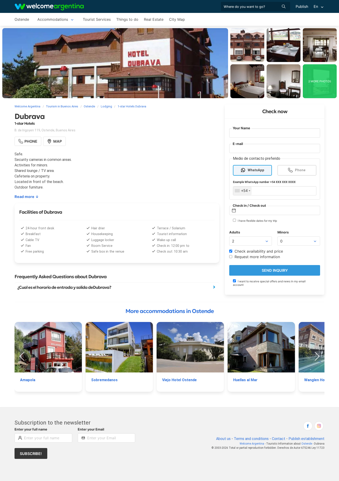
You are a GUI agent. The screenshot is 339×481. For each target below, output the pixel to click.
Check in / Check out (249, 205)
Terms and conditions (251, 439)
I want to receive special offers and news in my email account (269, 283)
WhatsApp (256, 170)
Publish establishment (306, 439)
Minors (283, 232)
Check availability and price (258, 251)
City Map (177, 19)
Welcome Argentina (252, 443)
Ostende (22, 19)
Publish (302, 6)
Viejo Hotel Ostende (179, 380)
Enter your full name (31, 429)
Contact (278, 439)
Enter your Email (91, 429)
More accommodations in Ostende (169, 311)
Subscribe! (31, 453)
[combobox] (242, 190)
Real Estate (154, 19)
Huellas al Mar (245, 380)
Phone (300, 170)
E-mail (238, 144)
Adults (234, 232)
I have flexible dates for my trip (257, 220)
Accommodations (52, 19)
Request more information (256, 256)
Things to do (127, 19)
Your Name (241, 128)
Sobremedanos (104, 380)
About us (223, 439)
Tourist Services (97, 19)
